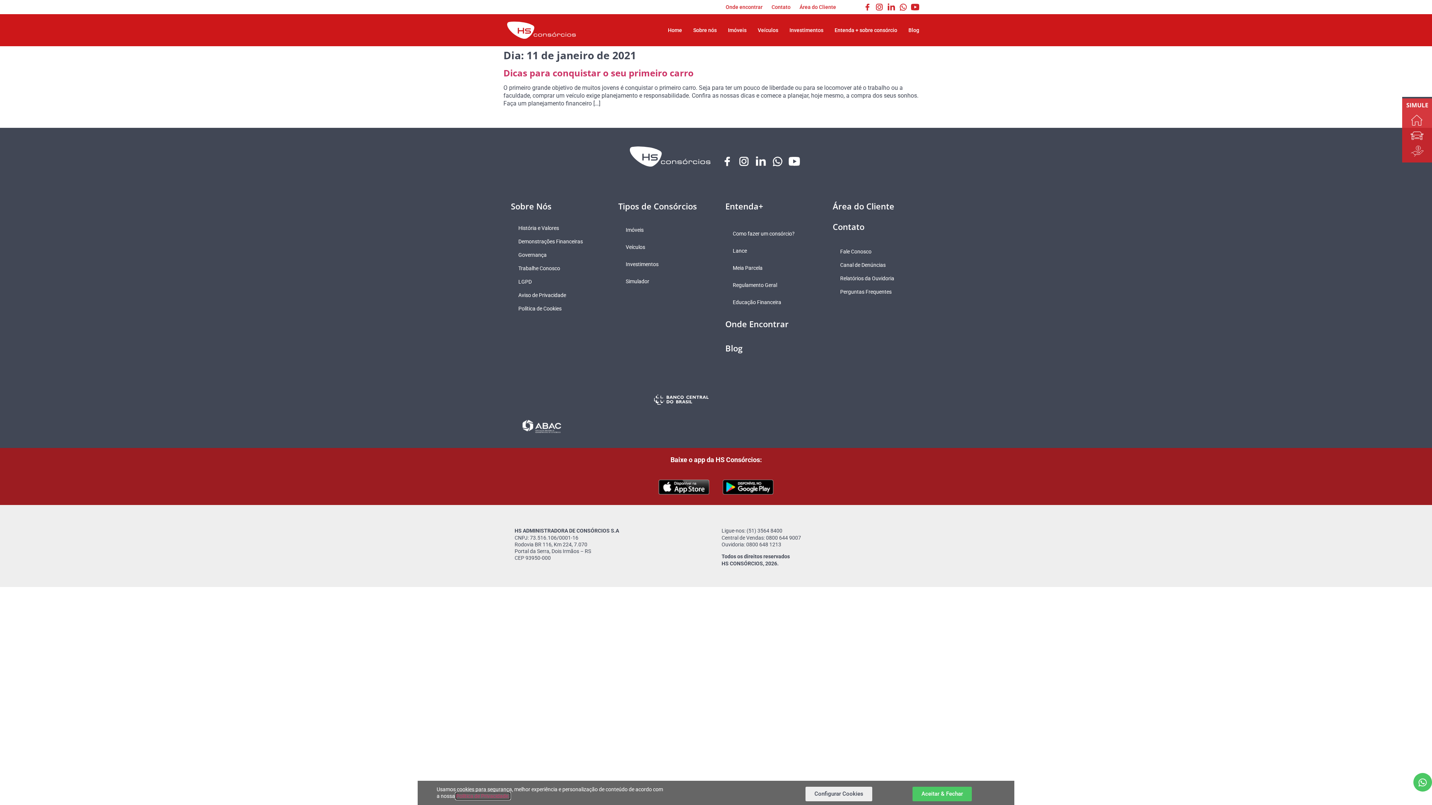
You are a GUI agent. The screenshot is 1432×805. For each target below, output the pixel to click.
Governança (532, 255)
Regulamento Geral (755, 285)
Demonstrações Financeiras (550, 241)
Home (675, 30)
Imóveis (737, 30)
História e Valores (538, 228)
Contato (781, 7)
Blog (913, 30)
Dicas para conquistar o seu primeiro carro (598, 73)
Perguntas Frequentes (866, 292)
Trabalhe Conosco (539, 268)
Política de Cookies (540, 309)
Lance (740, 251)
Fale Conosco (856, 252)
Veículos (768, 30)
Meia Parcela (748, 268)
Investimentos (806, 30)
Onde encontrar (744, 7)
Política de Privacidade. (483, 796)
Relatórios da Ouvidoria (867, 278)
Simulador (637, 281)
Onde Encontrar (757, 323)
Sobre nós (705, 30)
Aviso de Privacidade (542, 295)
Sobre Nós (531, 206)
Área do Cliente (818, 7)
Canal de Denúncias (863, 265)
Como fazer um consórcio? (764, 234)
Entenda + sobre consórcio (866, 30)
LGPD (525, 282)
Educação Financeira (757, 302)
